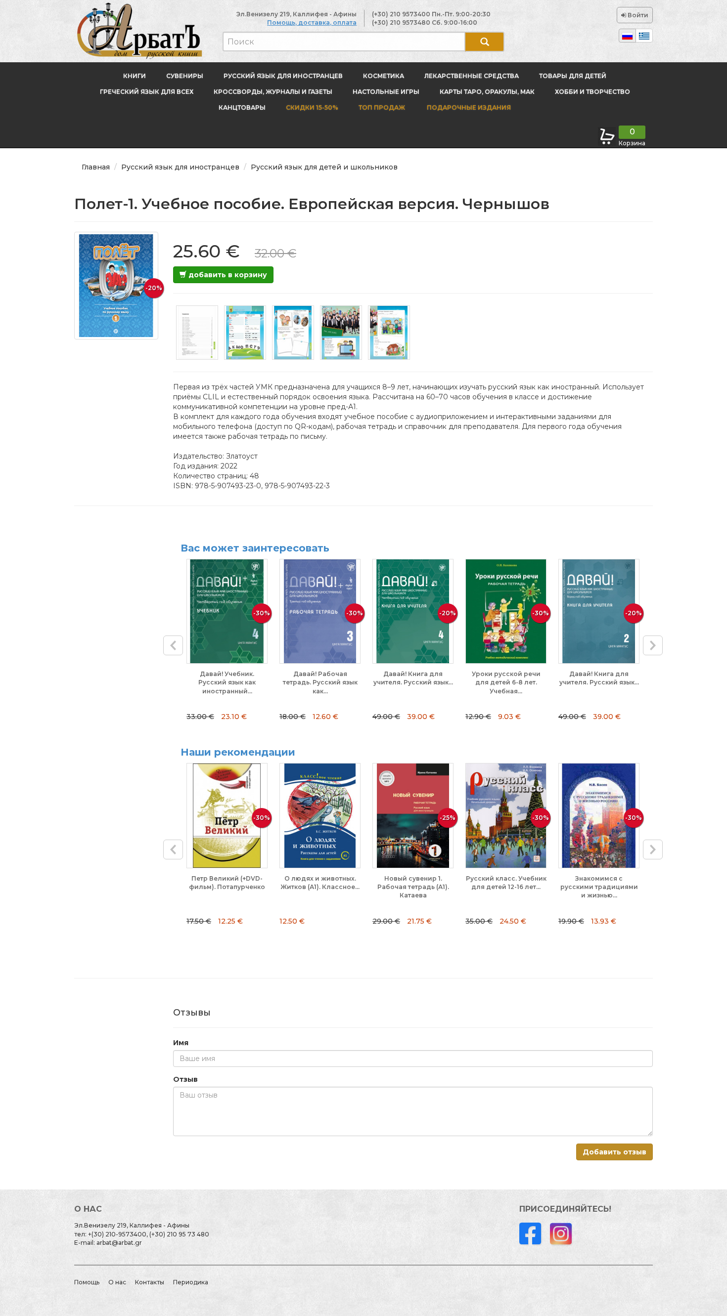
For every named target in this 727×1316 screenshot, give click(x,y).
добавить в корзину (226, 274)
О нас (117, 1282)
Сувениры (184, 76)
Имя (180, 1042)
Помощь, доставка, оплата (312, 22)
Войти (637, 15)
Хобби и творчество (592, 91)
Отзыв (185, 1079)
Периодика (190, 1282)
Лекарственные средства (471, 76)
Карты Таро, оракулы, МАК (487, 91)
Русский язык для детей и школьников (324, 167)
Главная (96, 167)
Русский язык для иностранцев (283, 76)
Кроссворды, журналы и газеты (273, 91)
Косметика (383, 76)
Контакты (149, 1282)
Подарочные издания (468, 107)
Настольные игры (386, 91)
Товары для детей (572, 76)
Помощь (86, 1282)
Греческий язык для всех (146, 91)
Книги (134, 76)
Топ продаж (382, 107)
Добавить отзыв (614, 1151)
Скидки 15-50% (312, 107)
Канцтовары (242, 107)
